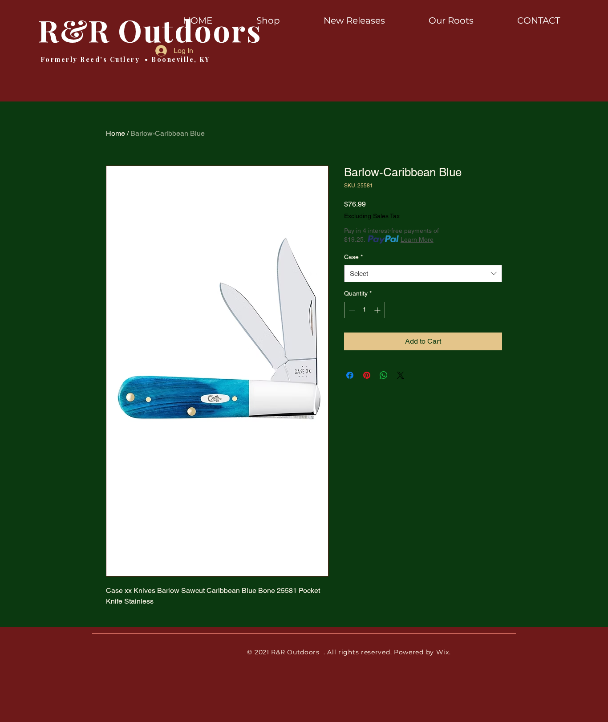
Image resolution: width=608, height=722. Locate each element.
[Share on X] (400, 375)
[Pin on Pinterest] (366, 375)
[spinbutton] (365, 310)
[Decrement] (351, 310)
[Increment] (378, 310)
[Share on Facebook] (350, 375)
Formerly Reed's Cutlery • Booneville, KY (124, 59)
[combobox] (423, 273)
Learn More (417, 239)
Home (115, 133)
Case (353, 256)
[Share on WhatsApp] (383, 375)
